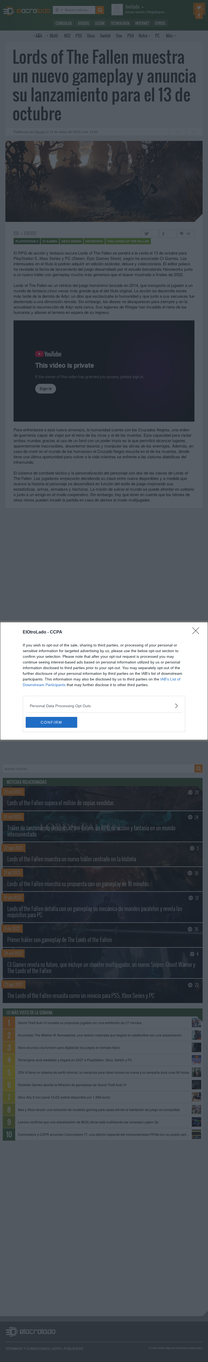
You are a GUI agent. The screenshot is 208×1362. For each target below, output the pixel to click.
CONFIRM (51, 722)
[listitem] (104, 706)
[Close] (197, 632)
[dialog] (104, 681)
